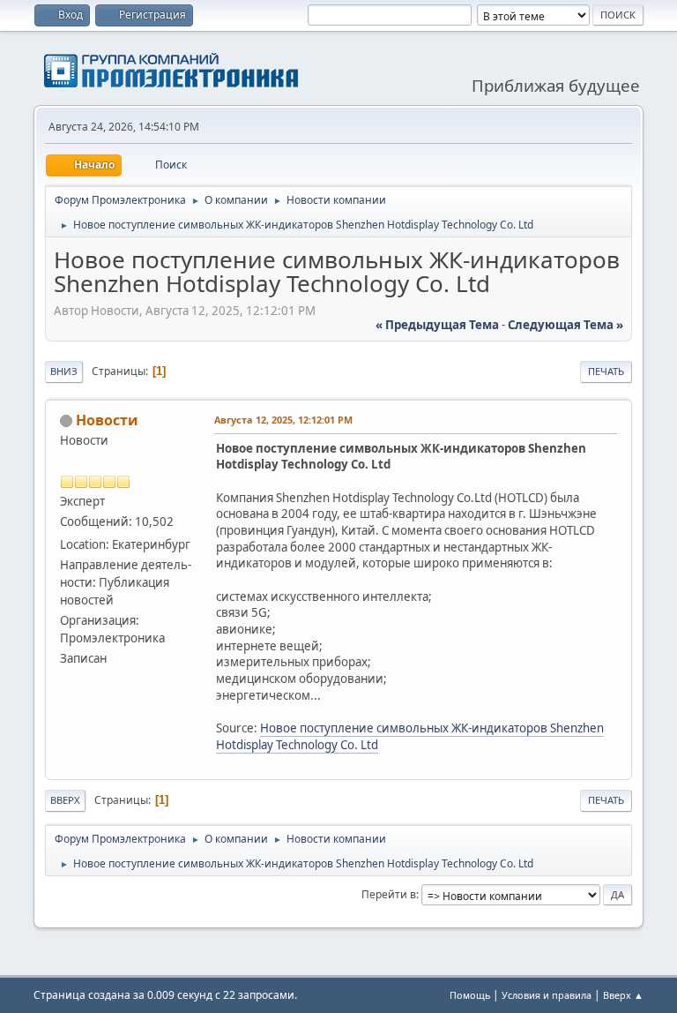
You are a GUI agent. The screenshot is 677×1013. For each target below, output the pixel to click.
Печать (606, 371)
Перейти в (388, 894)
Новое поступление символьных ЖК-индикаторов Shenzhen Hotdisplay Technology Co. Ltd (410, 736)
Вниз (64, 371)
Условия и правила (546, 995)
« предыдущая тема (437, 325)
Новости (107, 420)
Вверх (65, 800)
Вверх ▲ (623, 995)
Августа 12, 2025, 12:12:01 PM (283, 419)
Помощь (470, 995)
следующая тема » (565, 325)
